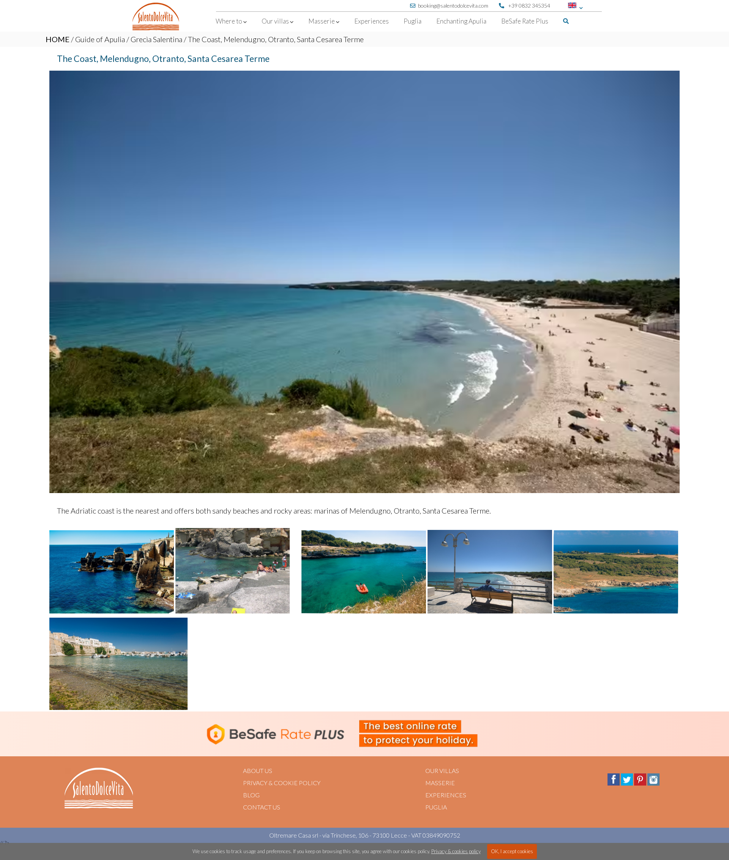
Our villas (442, 770)
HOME (57, 39)
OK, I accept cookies (512, 851)
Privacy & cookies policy (456, 851)
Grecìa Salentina (156, 39)
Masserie (440, 782)
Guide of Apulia (100, 39)
